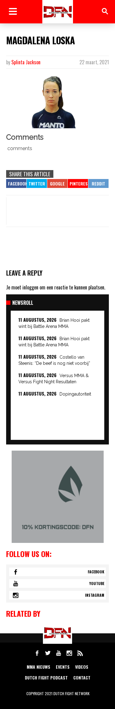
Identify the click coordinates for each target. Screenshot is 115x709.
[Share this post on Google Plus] (57, 183)
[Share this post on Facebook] (16, 183)
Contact (81, 677)
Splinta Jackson (25, 62)
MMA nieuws (38, 666)
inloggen (30, 287)
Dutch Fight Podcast (46, 677)
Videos (81, 666)
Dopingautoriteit (75, 394)
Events (63, 666)
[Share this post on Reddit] (98, 183)
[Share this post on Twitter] (37, 183)
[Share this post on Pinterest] (78, 183)
